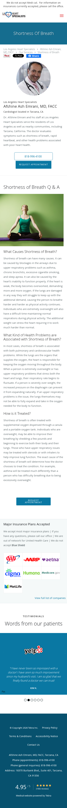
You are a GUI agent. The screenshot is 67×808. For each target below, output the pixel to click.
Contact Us (33, 744)
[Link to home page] (17, 14)
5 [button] (38, 700)
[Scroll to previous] (2, 652)
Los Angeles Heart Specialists (19, 49)
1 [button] (25, 700)
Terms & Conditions (20, 736)
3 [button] (32, 700)
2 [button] (29, 700)
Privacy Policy (49, 727)
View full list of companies (50, 598)
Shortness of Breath (48, 52)
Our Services (26, 52)
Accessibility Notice (47, 736)
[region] (33, 664)
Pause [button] (3, 691)
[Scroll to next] (64, 652)
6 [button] (42, 700)
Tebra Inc (32, 727)
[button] (62, 15)
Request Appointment (33, 164)
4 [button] (35, 700)
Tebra (48, 795)
